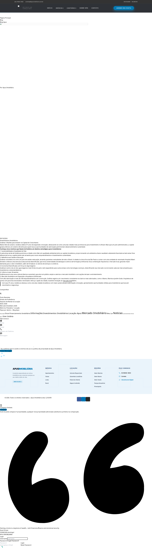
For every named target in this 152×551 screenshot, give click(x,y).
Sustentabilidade (127, 313)
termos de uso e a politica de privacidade (34, 349)
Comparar (3, 410)
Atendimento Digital (127, 380)
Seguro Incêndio (75, 383)
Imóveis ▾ (59, 8)
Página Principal (5, 18)
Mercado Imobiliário (94, 313)
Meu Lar (110, 313)
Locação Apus (75, 313)
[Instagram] (88, 399)
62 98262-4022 (126, 373)
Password (3, 541)
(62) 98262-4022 (18, 1)
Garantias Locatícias (76, 376)
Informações (37, 313)
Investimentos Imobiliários (9, 240)
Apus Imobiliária (8, 88)
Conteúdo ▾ (71, 8)
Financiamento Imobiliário (20, 313)
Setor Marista (98, 373)
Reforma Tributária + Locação (10, 308)
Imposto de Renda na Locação (10, 302)
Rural (47, 383)
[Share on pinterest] (1, 295)
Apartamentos (49, 373)
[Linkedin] (83, 399)
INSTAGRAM (127, 1)
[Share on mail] (0, 295)
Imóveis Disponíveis (76, 373)
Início (49, 8)
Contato (95, 8)
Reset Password (26, 545)
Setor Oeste (97, 380)
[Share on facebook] (0, 292)
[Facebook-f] (79, 399)
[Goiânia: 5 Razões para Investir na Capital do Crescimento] (67, 55)
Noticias (118, 313)
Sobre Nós (84, 8)
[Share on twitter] (67, 293)
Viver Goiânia (8, 316)
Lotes (47, 380)
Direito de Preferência (7, 299)
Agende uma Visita (123, 8)
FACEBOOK (135, 1)
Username (3, 539)
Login (22, 543)
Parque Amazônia (99, 383)
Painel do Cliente (75, 380)
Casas (47, 376)
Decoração (2, 313)
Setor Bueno (98, 376)
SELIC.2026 (3, 304)
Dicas (7, 313)
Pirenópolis (97, 386)
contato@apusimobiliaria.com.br (34, 1)
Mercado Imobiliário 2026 (8, 306)
